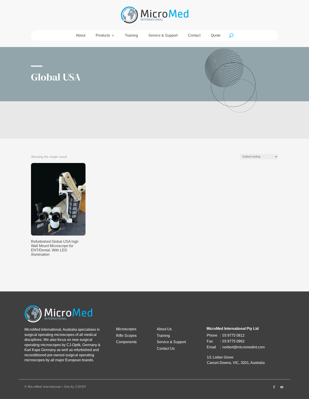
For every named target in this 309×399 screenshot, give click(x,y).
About (80, 35)
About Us (164, 329)
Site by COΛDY (75, 386)
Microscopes (126, 329)
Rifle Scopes (126, 336)
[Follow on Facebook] (274, 387)
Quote (216, 35)
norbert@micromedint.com (243, 347)
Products (103, 35)
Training (131, 35)
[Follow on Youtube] (282, 387)
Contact (194, 35)
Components (126, 342)
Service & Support (163, 35)
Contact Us (166, 348)
